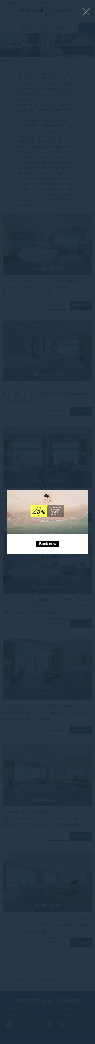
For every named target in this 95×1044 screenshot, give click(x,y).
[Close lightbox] (86, 12)
